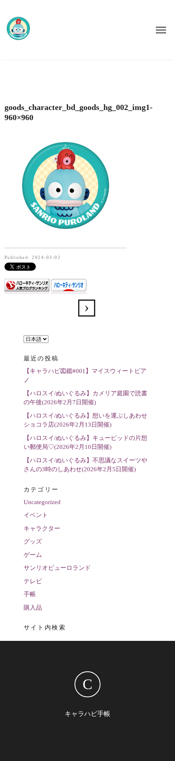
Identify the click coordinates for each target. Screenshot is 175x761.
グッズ (33, 541)
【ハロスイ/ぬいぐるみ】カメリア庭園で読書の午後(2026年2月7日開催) (85, 398)
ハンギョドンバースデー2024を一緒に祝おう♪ (86, 308)
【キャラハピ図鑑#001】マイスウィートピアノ (85, 376)
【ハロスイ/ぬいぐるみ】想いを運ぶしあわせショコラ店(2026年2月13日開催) (85, 420)
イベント (36, 515)
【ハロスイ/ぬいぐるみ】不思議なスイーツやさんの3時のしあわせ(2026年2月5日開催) (85, 465)
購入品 (33, 607)
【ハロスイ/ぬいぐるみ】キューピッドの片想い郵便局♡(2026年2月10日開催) (85, 443)
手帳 (30, 594)
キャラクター (42, 528)
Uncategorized (42, 502)
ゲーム (33, 555)
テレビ (33, 581)
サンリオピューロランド (57, 568)
